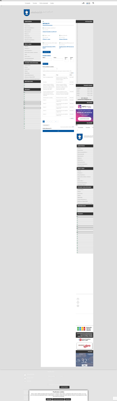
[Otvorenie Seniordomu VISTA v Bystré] (50, 43)
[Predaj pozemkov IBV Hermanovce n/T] (66, 43)
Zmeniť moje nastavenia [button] (58, 399)
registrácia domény (91, 322)
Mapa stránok (79, 315)
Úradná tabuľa (27, 65)
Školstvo (26, 33)
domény (86, 322)
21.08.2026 (63, 37)
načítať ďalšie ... (46, 125)
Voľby (26, 54)
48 (55, 121)
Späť (58, 131)
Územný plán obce (28, 37)
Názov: (44, 57)
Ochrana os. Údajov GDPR (30, 77)
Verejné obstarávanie (29, 75)
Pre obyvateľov (80, 127)
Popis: (55, 57)
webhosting (78, 322)
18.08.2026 (63, 44)
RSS (70, 73)
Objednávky (27, 73)
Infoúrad (89, 102)
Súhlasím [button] (49, 399)
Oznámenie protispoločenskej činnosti (32, 79)
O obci (26, 23)
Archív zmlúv (27, 69)
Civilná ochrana (28, 41)
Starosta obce (27, 25)
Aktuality (26, 46)
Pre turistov (88, 127)
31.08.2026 (46, 29)
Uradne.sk (70, 126)
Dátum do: (71, 58)
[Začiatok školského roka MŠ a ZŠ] (58, 28)
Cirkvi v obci (27, 56)
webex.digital (83, 322)
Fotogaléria (88, 21)
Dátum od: (66, 58)
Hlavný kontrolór (28, 29)
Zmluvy (26, 67)
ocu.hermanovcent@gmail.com (84, 99)
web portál (92, 321)
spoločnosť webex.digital (81, 323)
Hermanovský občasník (29, 58)
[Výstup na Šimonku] (66, 35)
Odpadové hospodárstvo (29, 39)
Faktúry (26, 71)
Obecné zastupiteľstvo (29, 27)
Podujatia (27, 48)
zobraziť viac (46, 52)
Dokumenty (27, 35)
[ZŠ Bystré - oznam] (50, 35)
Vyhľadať (45, 63)
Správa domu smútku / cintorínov (31, 52)
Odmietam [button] (68, 399)
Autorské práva (87, 316)
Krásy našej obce (28, 50)
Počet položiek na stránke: (48, 66)
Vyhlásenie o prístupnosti (81, 316)
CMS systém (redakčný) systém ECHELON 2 (83, 321)
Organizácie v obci (28, 60)
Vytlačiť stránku (84, 315)
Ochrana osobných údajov (81, 317)
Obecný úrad (27, 31)
